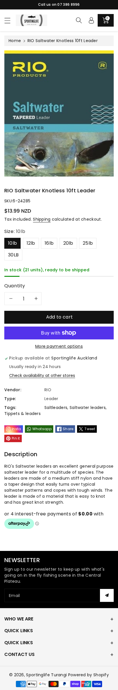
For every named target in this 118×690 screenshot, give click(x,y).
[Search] (78, 20)
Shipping (41, 219)
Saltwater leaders (88, 407)
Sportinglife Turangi (47, 675)
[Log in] (91, 20)
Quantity (14, 285)
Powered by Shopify (88, 675)
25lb (88, 243)
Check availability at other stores (42, 375)
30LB (13, 255)
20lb (68, 243)
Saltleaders (55, 407)
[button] (10, 20)
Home (15, 41)
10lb (12, 243)
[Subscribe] (107, 595)
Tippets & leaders (22, 413)
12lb (31, 243)
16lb (49, 243)
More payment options (59, 346)
